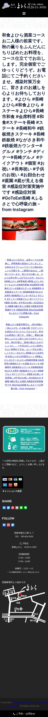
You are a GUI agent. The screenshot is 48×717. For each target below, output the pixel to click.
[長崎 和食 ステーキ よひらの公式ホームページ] (24, 5)
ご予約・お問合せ (25, 713)
